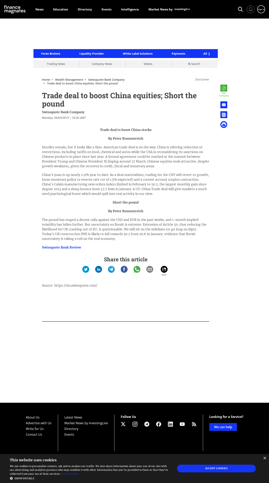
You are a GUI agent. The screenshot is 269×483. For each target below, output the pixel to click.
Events (69, 434)
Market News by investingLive (86, 423)
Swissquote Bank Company (63, 112)
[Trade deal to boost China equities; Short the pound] (85, 269)
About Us (33, 417)
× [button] (264, 458)
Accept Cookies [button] (216, 468)
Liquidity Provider (91, 53)
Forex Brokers (50, 53)
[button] (90, 478)
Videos (148, 64)
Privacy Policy (69, 473)
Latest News (73, 417)
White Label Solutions (138, 53)
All (205, 53)
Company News (102, 64)
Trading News (56, 64)
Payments (178, 53)
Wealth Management (69, 79)
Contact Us (34, 434)
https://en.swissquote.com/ (75, 285)
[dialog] (134, 468)
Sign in (261, 9)
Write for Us (35, 429)
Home (46, 79)
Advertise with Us (39, 423)
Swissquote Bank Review (61, 247)
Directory (71, 429)
